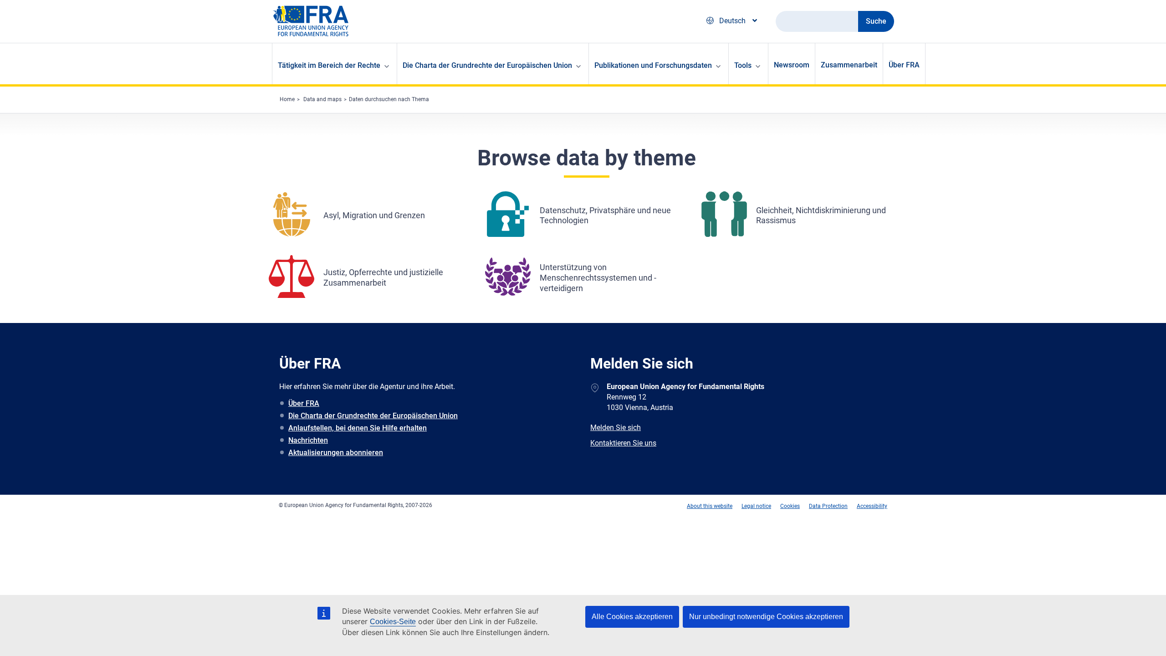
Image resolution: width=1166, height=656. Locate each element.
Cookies (790, 506)
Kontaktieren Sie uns (623, 443)
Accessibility (872, 506)
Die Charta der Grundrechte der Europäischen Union (373, 415)
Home (287, 99)
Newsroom (791, 65)
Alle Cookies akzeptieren (632, 616)
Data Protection (828, 506)
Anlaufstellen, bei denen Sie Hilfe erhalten (357, 428)
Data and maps (322, 99)
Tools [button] (743, 65)
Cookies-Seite (393, 621)
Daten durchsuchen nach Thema (389, 99)
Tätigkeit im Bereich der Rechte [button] (329, 65)
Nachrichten (308, 440)
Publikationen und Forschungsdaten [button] (653, 65)
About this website (709, 506)
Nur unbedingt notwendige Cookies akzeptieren (766, 616)
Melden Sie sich (615, 427)
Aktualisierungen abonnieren (335, 452)
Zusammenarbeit (849, 65)
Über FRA (904, 65)
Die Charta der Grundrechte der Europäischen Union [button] (487, 65)
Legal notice (756, 506)
